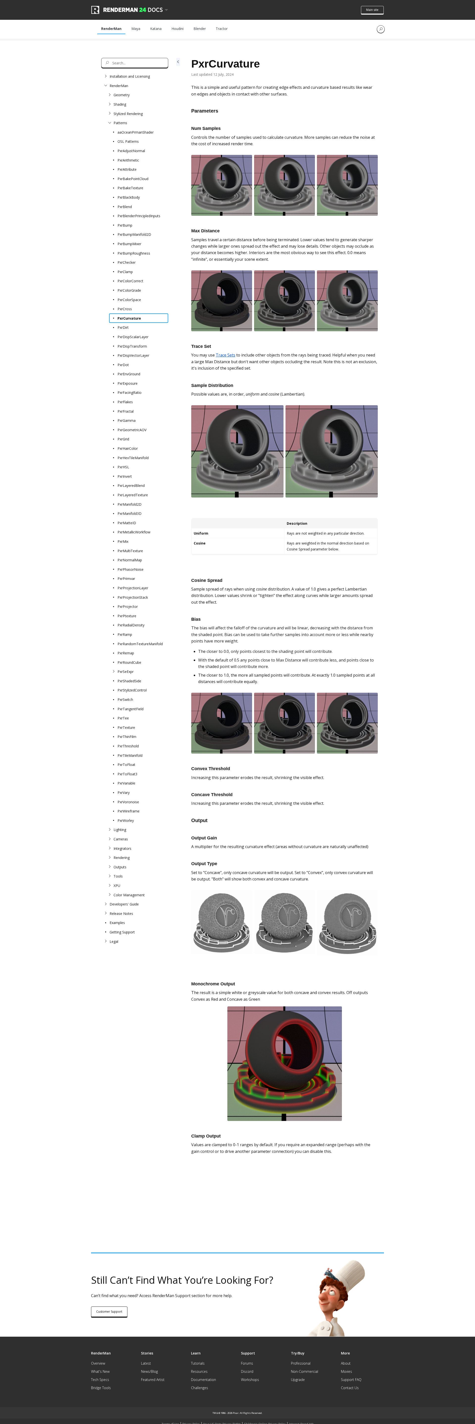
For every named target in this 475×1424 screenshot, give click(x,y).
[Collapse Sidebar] (178, 634)
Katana (156, 28)
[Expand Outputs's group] (110, 867)
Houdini (177, 28)
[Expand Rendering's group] (110, 858)
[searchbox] (134, 63)
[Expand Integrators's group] (110, 848)
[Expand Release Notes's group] (106, 913)
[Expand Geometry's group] (110, 95)
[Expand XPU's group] (110, 885)
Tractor (222, 28)
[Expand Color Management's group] (110, 895)
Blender (199, 28)
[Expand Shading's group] (110, 104)
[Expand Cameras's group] (110, 839)
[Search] (381, 29)
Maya (135, 28)
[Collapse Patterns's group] (110, 123)
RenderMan (111, 28)
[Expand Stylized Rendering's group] (110, 114)
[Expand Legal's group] (106, 941)
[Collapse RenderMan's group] (106, 86)
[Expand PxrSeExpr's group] (114, 672)
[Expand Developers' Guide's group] (106, 904)
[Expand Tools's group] (110, 876)
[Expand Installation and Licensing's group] (106, 76)
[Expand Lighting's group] (110, 830)
